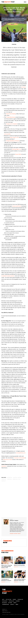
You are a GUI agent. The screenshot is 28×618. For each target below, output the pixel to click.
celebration (9, 477)
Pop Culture (8, 599)
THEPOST (7, 591)
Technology (20, 599)
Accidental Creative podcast (7, 275)
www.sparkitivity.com (20, 452)
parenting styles (16, 479)
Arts (3, 599)
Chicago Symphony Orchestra (12, 140)
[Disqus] (14, 500)
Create (14, 602)
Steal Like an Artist (7, 459)
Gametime (4, 466)
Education (4, 602)
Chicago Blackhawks (10, 117)
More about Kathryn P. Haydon (15, 533)
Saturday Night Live (16, 149)
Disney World (18, 154)
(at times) (23, 87)
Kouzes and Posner (17, 206)
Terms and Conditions (6, 612)
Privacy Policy (4, 610)
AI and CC (12, 604)
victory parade (7, 134)
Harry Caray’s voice (14, 137)
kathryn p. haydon (17, 477)
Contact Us (4, 609)
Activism (10, 602)
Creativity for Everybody (19, 457)
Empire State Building (11, 113)
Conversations (5, 604)
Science (14, 599)
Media (17, 604)
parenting (9, 479)
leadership (3, 479)
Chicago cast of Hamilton (11, 123)
